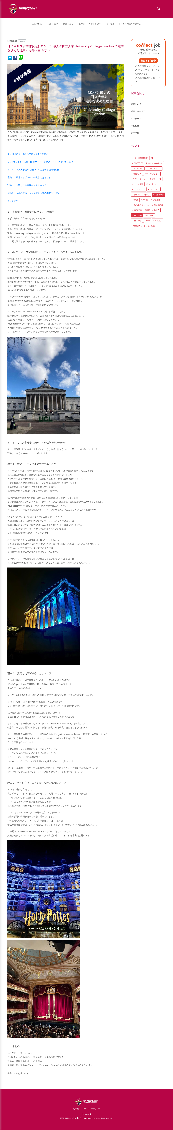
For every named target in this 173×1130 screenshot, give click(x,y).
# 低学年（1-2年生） (141, 194)
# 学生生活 (155, 200)
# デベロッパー (138, 189)
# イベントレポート (154, 163)
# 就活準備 (137, 210)
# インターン (138, 168)
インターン (136, 118)
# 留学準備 (137, 215)
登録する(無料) (148, 60)
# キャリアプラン (151, 174)
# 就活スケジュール (140, 205)
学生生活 (135, 125)
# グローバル (155, 179)
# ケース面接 (138, 184)
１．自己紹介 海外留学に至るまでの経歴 (28, 154)
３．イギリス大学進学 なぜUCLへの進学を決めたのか (33, 169)
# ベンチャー (153, 189)
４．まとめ (12, 201)
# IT (152, 158)
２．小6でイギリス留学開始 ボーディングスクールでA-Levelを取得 (40, 161)
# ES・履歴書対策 (140, 158)
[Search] (158, 9)
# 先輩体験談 (158, 194)
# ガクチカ (137, 174)
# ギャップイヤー (139, 179)
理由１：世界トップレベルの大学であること (29, 177)
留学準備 (22, 41)
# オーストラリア (153, 168)
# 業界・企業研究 (151, 210)
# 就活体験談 (157, 205)
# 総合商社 (149, 215)
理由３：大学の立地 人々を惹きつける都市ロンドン (33, 193)
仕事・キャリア (138, 111)
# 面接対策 (157, 220)
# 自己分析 (137, 220)
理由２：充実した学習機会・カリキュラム (28, 185)
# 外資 (135, 200)
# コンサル (151, 184)
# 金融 (147, 220)
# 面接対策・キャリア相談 (143, 226)
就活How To (136, 104)
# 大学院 (144, 200)
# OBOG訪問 (137, 163)
